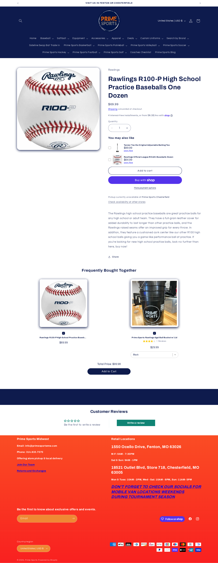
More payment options (145, 188)
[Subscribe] (73, 518)
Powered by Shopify (47, 560)
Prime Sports (31, 560)
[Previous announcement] (17, 3)
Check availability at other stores (126, 202)
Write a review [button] (136, 423)
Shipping (112, 109)
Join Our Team (26, 464)
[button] (20, 21)
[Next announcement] (200, 3)
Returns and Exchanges (31, 471)
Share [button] (115, 257)
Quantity (112, 121)
